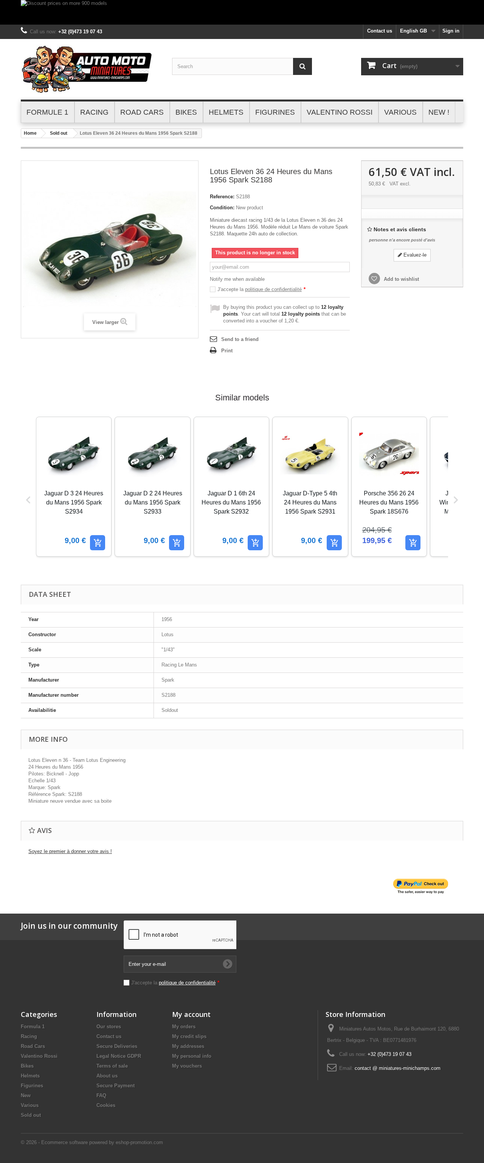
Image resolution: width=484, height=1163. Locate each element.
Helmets (30, 1076)
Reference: (222, 196)
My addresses (188, 1046)
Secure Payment (115, 1085)
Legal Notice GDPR (118, 1056)
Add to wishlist (400, 279)
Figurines (32, 1085)
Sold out (58, 133)
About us (107, 1076)
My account (191, 1014)
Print (227, 350)
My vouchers (187, 1066)
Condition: (222, 207)
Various (30, 1105)
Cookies (105, 1105)
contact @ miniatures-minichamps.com (398, 1068)
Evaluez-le (414, 255)
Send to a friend (240, 339)
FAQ (101, 1095)
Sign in (450, 31)
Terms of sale (112, 1066)
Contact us (379, 31)
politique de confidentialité (273, 289)
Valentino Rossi (39, 1056)
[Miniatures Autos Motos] (91, 69)
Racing (29, 1036)
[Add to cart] (97, 542)
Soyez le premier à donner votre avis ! (70, 851)
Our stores (108, 1026)
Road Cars (33, 1046)
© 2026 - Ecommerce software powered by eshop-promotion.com (92, 1142)
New (26, 1095)
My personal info (191, 1056)
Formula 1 (33, 1026)
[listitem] (74, 487)
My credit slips (189, 1036)
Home (30, 133)
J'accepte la (261, 289)
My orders (183, 1026)
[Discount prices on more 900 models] (242, 12)
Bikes (27, 1066)
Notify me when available (237, 279)
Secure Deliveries (116, 1046)
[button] (28, 500)
